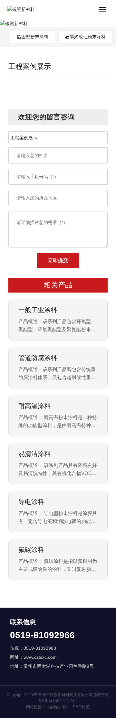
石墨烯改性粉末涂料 (85, 36)
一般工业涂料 (37, 309)
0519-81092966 (42, 635)
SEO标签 (81, 706)
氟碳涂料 (31, 549)
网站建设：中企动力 (43, 707)
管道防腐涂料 (37, 357)
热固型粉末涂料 (32, 36)
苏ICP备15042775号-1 (58, 700)
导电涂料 (31, 501)
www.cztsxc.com (40, 657)
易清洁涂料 (34, 453)
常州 (66, 707)
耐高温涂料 (34, 405)
